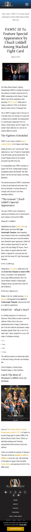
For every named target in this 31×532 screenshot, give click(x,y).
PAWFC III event (12, 102)
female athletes (5, 464)
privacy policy (23, 525)
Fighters (15, 512)
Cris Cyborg (13, 268)
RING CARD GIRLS (15, 516)
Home (3, 13)
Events (15, 508)
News (8, 13)
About (15, 504)
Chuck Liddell (21, 226)
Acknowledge (15, 529)
